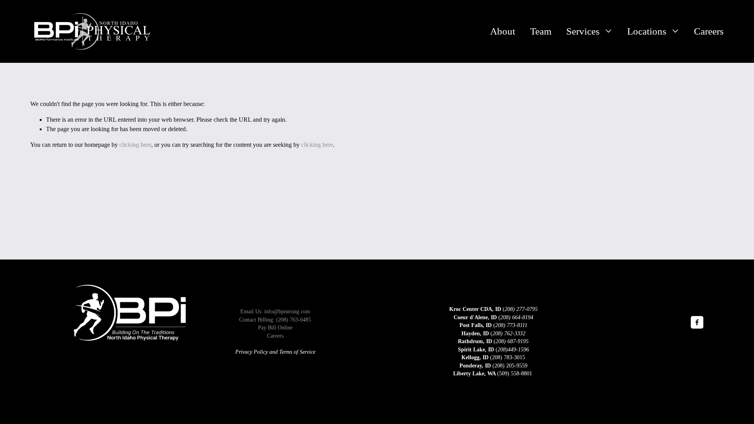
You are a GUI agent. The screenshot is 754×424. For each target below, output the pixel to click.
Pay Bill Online (275, 328)
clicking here (135, 144)
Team (540, 31)
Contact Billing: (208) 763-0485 (275, 320)
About (502, 31)
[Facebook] (697, 322)
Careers (709, 31)
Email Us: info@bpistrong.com (275, 311)
